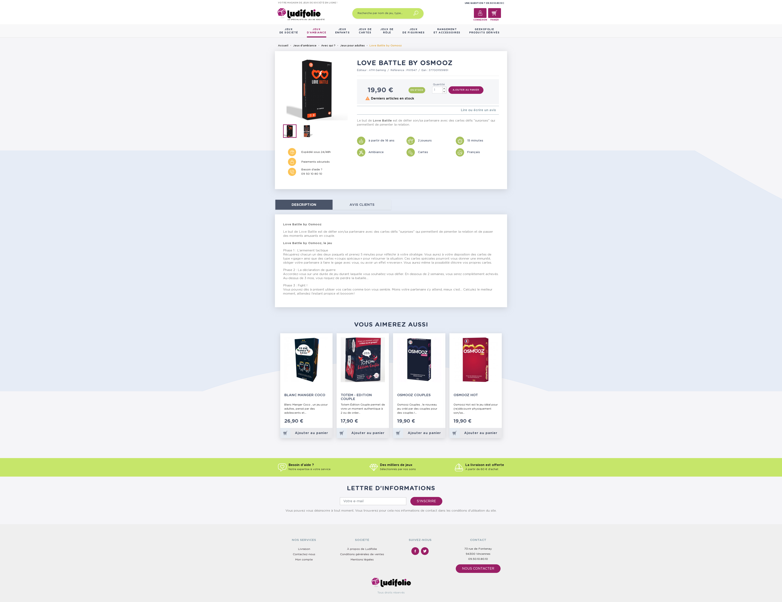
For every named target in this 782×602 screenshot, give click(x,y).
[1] (358, 110)
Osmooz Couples (414, 395)
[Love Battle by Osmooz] (291, 132)
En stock (417, 90)
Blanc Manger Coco (304, 395)
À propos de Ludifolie (362, 549)
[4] (368, 110)
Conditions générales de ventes (362, 554)
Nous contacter (478, 568)
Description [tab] (304, 204)
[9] (325, 423)
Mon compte (304, 559)
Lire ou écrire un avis (478, 110)
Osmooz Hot (466, 395)
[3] (365, 110)
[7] (321, 423)
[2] (361, 110)
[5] (371, 110)
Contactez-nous (304, 554)
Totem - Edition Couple (356, 397)
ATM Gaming (377, 70)
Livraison (304, 549)
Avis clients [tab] (362, 204)
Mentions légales (362, 559)
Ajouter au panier (466, 90)
